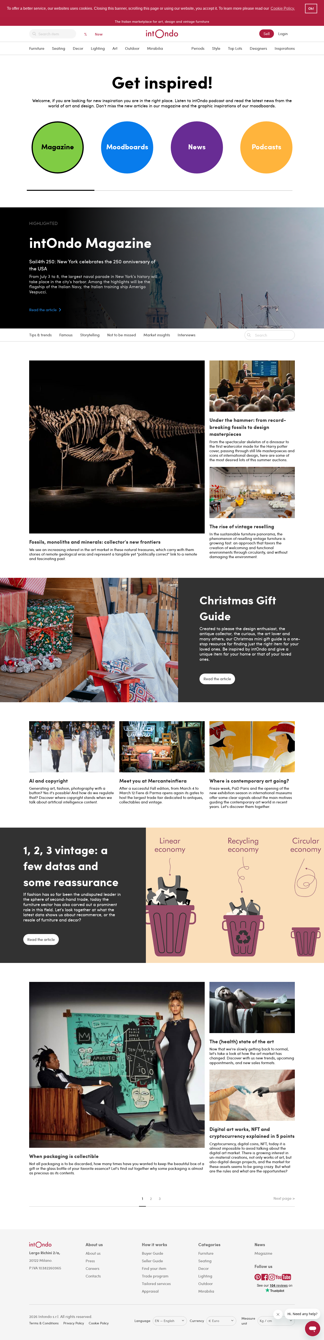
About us (93, 1253)
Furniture (36, 48)
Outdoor (132, 48)
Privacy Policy (73, 1323)
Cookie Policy (99, 1323)
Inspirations (285, 48)
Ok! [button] (311, 8)
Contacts (93, 1275)
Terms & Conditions (44, 1323)
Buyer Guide (152, 1253)
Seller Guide (152, 1260)
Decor (78, 48)
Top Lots (235, 48)
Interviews (186, 334)
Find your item (154, 1268)
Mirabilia (155, 48)
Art (114, 48)
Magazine (263, 1253)
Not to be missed (121, 334)
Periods (197, 48)
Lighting (98, 48)
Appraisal (150, 1291)
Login (283, 33)
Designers (258, 48)
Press (90, 1260)
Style (216, 48)
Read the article (43, 309)
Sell (267, 33)
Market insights (156, 334)
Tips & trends (40, 334)
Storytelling (90, 334)
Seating (58, 48)
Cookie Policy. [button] (283, 8)
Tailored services (156, 1283)
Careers (92, 1268)
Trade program (155, 1275)
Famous (66, 334)
